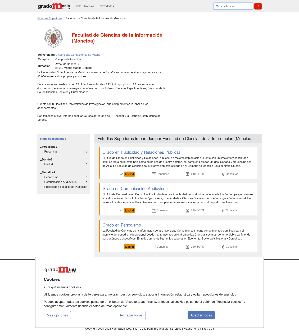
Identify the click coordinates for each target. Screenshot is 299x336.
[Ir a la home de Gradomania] (54, 6)
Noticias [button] (89, 6)
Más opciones (57, 314)
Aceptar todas (201, 314)
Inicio (78, 6)
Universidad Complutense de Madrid (77, 55)
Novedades (107, 6)
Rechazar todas (131, 314)
